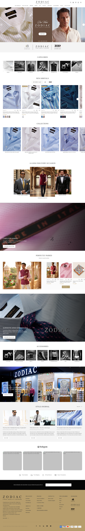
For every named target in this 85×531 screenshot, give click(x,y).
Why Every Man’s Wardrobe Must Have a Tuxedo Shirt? (14, 427)
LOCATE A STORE (8, 394)
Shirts (60, 498)
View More (65, 286)
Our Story (27, 508)
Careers (39, 508)
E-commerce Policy (40, 502)
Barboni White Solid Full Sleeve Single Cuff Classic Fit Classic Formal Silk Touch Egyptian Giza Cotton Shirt (30, 113)
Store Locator (50, 498)
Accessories (61, 504)
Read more (5, 518)
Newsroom (28, 512)
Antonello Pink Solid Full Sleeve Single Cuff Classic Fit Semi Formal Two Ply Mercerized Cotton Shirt (66, 282)
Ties (60, 502)
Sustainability (28, 510)
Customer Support (51, 500)
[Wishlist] (75, 2)
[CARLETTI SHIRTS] (42, 227)
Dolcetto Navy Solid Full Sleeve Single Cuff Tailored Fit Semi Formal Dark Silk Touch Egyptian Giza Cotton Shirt (68, 113)
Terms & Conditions (40, 498)
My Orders (28, 498)
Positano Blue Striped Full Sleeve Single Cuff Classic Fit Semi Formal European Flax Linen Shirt (49, 113)
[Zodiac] (42, 47)
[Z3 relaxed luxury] (27, 47)
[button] (70, 2)
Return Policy (39, 500)
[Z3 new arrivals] (75, 500)
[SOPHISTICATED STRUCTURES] (42, 318)
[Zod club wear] (57, 47)
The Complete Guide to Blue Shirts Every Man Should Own (69, 427)
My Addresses (28, 502)
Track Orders (28, 500)
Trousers (61, 506)
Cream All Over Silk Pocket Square (78, 282)
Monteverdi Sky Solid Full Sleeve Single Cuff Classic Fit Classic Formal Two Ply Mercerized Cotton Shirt (11, 113)
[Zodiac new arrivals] (75, 505)
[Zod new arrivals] (75, 509)
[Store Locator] (73, 2)
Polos (60, 500)
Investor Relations (42, 510)
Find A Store (40, 505)
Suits (60, 508)
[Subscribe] (70, 484)
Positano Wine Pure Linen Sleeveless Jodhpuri (51, 282)
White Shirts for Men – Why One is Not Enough (40, 427)
